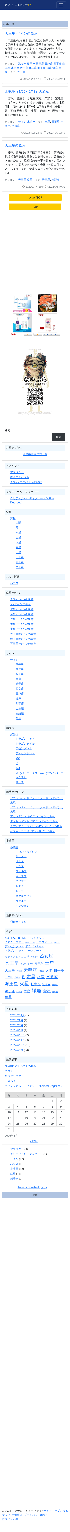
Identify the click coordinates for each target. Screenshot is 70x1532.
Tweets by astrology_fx (32, 1187)
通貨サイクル (18, 922)
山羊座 (20, 708)
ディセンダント (25, 753)
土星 (47, 122)
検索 (7, 430)
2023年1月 (16, 1030)
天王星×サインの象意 (21, 33)
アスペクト (17, 472)
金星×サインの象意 (21, 614)
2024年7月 (16, 1025)
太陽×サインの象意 (21, 599)
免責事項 (17, 1515)
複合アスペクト (19, 477)
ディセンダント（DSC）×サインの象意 (34, 821)
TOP (35, 207)
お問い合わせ (10, 1519)
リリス (20, 782)
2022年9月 (16, 1050)
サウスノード (44, 942)
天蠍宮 (41, 971)
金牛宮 (55, 991)
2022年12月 (17, 1035)
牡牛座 (24, 68)
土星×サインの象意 (21, 629)
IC (17, 763)
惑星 (29, 180)
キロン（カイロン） (28, 851)
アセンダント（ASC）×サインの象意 (32, 816)
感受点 (14, 734)
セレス (20, 891)
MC (18, 758)
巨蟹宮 (17, 977)
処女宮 (23, 964)
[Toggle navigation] (61, 4)
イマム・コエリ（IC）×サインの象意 (32, 831)
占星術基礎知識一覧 (35, 454)
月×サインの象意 (20, 604)
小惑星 (14, 847)
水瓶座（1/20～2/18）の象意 (27, 91)
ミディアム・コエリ (17, 956)
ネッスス (21, 876)
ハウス (14, 583)
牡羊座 (33, 68)
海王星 (20, 562)
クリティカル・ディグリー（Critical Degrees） (34, 1086)
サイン (22, 122)
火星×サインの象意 (21, 619)
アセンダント (24, 748)
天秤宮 (19, 971)
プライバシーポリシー (37, 1515)
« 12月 (34, 1141)
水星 (18, 532)
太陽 (18, 522)
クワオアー (22, 881)
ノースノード (33, 950)
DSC (13, 938)
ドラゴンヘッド (25, 738)
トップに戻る (60, 1511)
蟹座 (49, 68)
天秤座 (49, 64)
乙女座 (22, 64)
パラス (20, 866)
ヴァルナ (21, 901)
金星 (18, 537)
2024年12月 (17, 1015)
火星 (18, 542)
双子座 (31, 64)
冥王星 (20, 567)
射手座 (58, 64)
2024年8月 (16, 1020)
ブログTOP (35, 197)
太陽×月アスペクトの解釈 (26, 482)
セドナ (20, 886)
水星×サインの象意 (21, 609)
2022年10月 (17, 1045)
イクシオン (22, 906)
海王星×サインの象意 (23, 639)
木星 (18, 547)
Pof (18, 768)
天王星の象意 (15, 145)
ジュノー (21, 856)
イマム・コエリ (14, 942)
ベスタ (20, 861)
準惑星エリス (24, 896)
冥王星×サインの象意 (23, 644)
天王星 (40, 64)
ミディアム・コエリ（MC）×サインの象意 (36, 826)
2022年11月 (17, 1040)
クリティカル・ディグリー (26, 1154)
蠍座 (55, 68)
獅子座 (42, 68)
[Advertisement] (35, 253)
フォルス (21, 871)
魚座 (18, 718)
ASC (7, 938)
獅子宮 (55, 984)
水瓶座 (15, 68)
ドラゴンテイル (25, 743)
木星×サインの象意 (21, 624)
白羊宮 (19, 991)
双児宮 (30, 964)
